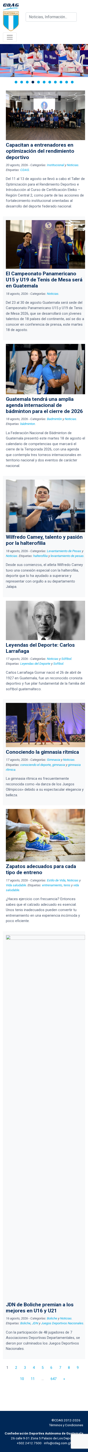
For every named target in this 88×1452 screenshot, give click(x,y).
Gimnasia (53, 760)
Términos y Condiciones (66, 1425)
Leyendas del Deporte (35, 663)
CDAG (24, 170)
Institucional (55, 165)
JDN (35, 1323)
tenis (67, 885)
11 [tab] (72, 82)
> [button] (82, 59)
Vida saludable (16, 885)
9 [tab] (61, 82)
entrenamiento (52, 885)
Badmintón (54, 419)
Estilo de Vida (56, 880)
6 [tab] (44, 82)
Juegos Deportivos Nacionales (62, 1323)
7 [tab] (49, 82)
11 (33, 1379)
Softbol (58, 663)
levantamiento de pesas (67, 556)
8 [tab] (55, 82)
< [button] (6, 59)
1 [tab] (16, 82)
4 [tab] (33, 82)
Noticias (72, 165)
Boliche (52, 1318)
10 (22, 1379)
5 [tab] (38, 82)
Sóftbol (66, 659)
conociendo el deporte (35, 765)
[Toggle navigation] (10, 37)
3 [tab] (27, 82)
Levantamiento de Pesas (64, 551)
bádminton (27, 424)
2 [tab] (21, 82)
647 (53, 1379)
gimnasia (58, 765)
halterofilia (40, 556)
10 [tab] (66, 82)
